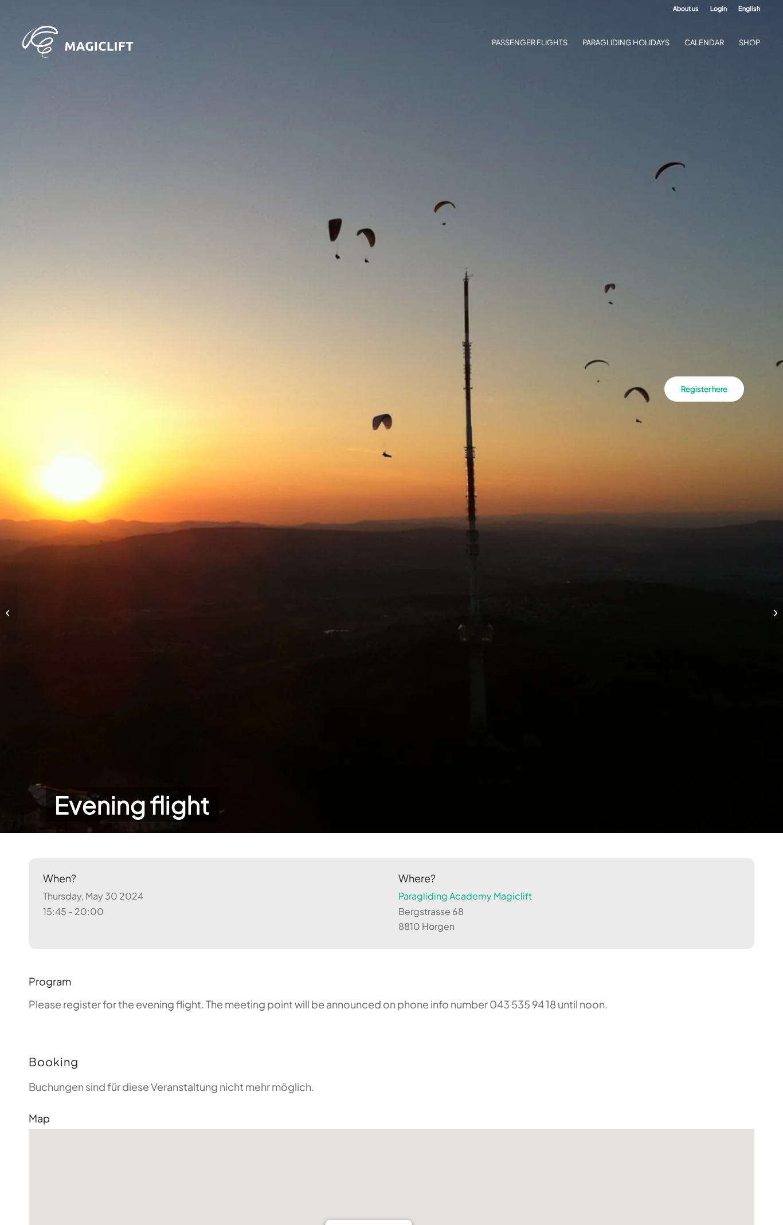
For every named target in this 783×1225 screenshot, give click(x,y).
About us (686, 8)
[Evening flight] (9, 612)
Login (718, 8)
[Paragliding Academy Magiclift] (81, 42)
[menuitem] (685, 8)
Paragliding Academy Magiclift (465, 896)
